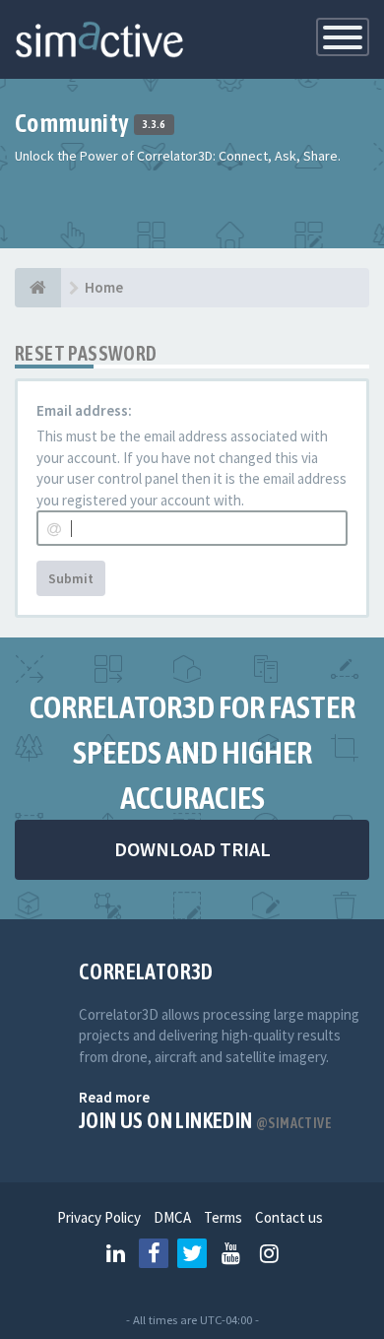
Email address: (84, 410)
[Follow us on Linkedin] (115, 1253)
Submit (71, 578)
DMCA (172, 1217)
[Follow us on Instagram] (269, 1253)
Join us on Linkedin (205, 1120)
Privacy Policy (99, 1217)
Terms (223, 1217)
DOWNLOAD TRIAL (192, 849)
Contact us (289, 1217)
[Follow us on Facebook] (153, 1253)
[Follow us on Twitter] (192, 1253)
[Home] (38, 287)
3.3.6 (154, 125)
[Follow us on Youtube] (230, 1253)
